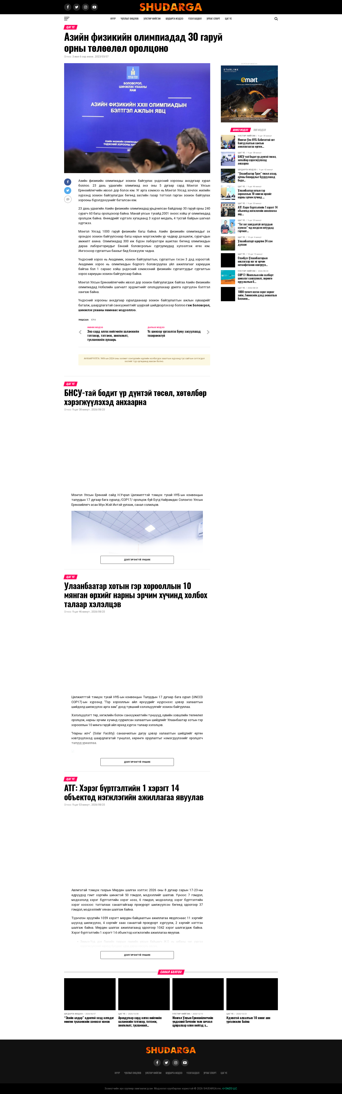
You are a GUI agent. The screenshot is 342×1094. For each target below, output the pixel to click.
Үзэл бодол (195, 18)
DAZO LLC (231, 1088)
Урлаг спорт (213, 18)
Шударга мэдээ (174, 18)
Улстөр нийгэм (152, 18)
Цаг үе (228, 18)
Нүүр (113, 18)
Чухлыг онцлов (130, 18)
